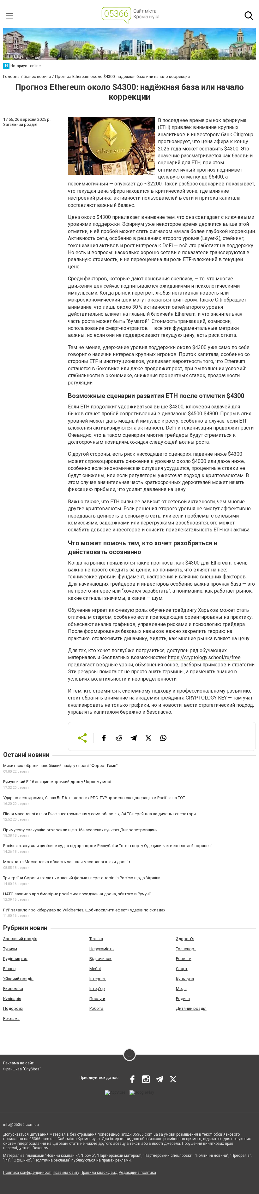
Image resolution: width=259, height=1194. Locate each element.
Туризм (10, 948)
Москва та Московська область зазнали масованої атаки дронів (66, 861)
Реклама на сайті (18, 1063)
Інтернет (97, 978)
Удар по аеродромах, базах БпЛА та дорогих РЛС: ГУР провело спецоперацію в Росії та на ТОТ (94, 797)
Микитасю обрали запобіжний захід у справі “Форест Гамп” (60, 765)
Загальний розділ (20, 938)
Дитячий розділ (191, 1008)
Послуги (97, 998)
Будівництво (15, 958)
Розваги (183, 958)
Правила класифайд (99, 1172)
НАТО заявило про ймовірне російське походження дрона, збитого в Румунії (77, 894)
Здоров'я (185, 938)
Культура (185, 978)
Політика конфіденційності (27, 1172)
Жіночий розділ (18, 978)
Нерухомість (101, 948)
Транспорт (186, 948)
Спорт (182, 968)
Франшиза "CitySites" (22, 1069)
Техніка (96, 938)
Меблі (95, 968)
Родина (183, 998)
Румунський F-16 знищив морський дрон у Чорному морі (57, 781)
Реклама (11, 1018)
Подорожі (13, 1008)
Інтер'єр (97, 988)
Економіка (13, 988)
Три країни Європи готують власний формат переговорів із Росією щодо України (81, 877)
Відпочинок (100, 958)
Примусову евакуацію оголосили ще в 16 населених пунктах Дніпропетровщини (80, 830)
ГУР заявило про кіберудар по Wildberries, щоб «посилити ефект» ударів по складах (84, 910)
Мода (181, 988)
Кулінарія (12, 998)
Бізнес (9, 968)
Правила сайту (66, 1172)
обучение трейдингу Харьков (183, 610)
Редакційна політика (137, 1172)
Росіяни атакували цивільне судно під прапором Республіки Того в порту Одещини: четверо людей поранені (107, 845)
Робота (96, 1008)
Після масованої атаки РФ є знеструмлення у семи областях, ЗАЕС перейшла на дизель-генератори (99, 813)
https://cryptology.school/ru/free (204, 657)
